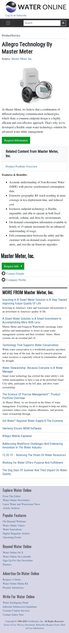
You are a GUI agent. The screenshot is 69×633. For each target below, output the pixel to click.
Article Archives (11, 508)
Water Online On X (13, 552)
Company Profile (16, 280)
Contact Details (15, 273)
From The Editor (12, 496)
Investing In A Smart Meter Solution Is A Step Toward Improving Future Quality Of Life (34, 301)
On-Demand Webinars (14, 521)
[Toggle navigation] (8, 23)
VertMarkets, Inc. (35, 621)
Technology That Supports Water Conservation (30, 345)
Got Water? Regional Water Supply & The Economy (32, 421)
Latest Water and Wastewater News (21, 504)
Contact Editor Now (13, 614)
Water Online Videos (14, 525)
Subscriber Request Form (47, 624)
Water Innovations (12, 529)
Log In (9, 15)
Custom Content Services (16, 610)
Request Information (16, 140)
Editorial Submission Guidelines (20, 606)
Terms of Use (10, 624)
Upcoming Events (12, 537)
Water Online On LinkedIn (17, 556)
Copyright (9, 621)
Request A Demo (12, 579)
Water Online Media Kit (15, 583)
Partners (7, 564)
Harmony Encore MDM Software (22, 428)
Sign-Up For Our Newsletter (18, 560)
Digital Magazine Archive (16, 533)
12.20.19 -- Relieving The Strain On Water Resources (34, 455)
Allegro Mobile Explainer (17, 436)
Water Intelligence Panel (15, 602)
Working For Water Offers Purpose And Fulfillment (32, 462)
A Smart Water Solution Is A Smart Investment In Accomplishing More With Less (31, 320)
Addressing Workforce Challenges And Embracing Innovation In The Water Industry (32, 445)
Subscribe (21, 15)
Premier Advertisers (13, 587)
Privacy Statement (26, 624)
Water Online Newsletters (16, 500)
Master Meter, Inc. (22, 59)
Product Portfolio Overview (22, 166)
